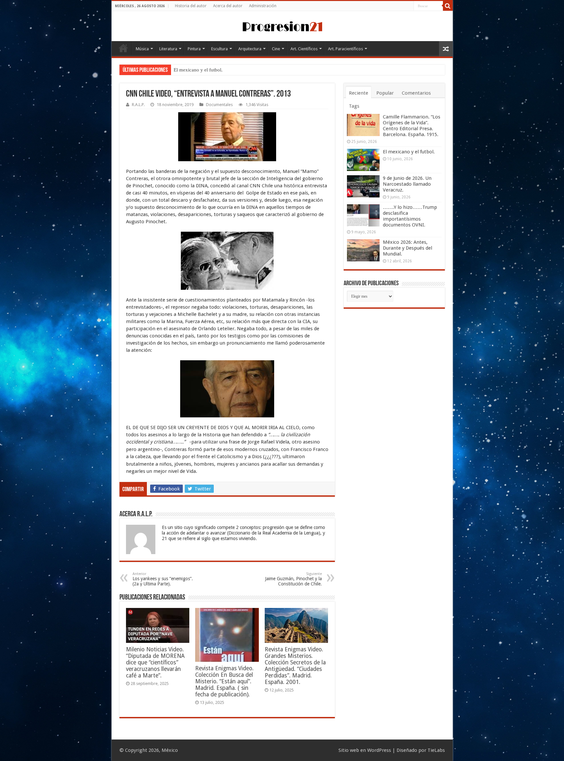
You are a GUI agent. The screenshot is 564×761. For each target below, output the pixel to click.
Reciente (358, 93)
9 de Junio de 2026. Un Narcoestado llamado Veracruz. (230, 69)
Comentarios (416, 93)
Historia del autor (191, 6)
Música (142, 48)
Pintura (194, 48)
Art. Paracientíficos (345, 48)
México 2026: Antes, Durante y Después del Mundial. (407, 248)
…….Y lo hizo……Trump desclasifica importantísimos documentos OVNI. (410, 216)
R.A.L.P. (138, 104)
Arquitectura (249, 48)
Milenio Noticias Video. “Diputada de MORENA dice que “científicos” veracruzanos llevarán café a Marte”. (155, 662)
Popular (385, 93)
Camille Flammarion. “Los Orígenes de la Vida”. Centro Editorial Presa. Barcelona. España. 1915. (411, 125)
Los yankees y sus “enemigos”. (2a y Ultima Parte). (163, 579)
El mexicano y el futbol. (409, 152)
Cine (276, 48)
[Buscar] (448, 6)
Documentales (219, 104)
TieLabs (436, 750)
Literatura (168, 48)
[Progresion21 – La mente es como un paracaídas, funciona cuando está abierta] (282, 25)
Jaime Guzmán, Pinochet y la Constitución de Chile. (293, 579)
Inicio (123, 48)
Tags (354, 106)
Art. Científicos (304, 48)
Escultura (219, 48)
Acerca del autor (228, 6)
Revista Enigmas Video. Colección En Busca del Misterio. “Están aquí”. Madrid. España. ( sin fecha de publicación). (224, 681)
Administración (262, 6)
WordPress (379, 750)
